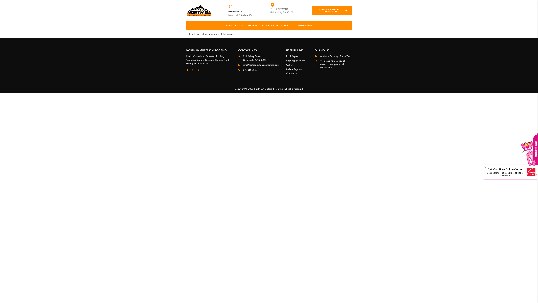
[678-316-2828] (230, 6)
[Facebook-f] (187, 70)
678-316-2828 (235, 11)
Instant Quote (304, 25)
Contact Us (287, 25)
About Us (239, 25)
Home (229, 25)
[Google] (193, 70)
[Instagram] (198, 70)
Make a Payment (270, 25)
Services (252, 25)
